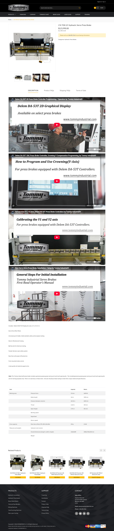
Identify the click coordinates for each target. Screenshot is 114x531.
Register (99, 1)
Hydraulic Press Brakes (70, 39)
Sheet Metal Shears (13, 501)
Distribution (45, 498)
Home (9, 19)
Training (87, 14)
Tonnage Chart (44, 14)
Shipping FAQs (65, 90)
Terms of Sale (81, 90)
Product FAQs (49, 90)
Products (11, 14)
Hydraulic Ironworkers (14, 495)
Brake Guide (56, 14)
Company (32, 14)
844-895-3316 (72, 35)
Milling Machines (12, 507)
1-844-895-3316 (82, 509)
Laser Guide (67, 14)
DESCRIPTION (33, 90)
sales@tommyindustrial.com (85, 506)
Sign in (104, 1)
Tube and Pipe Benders (14, 504)
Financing (23, 14)
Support (77, 14)
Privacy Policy (45, 513)
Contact (44, 501)
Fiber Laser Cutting (13, 513)
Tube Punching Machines (14, 510)
